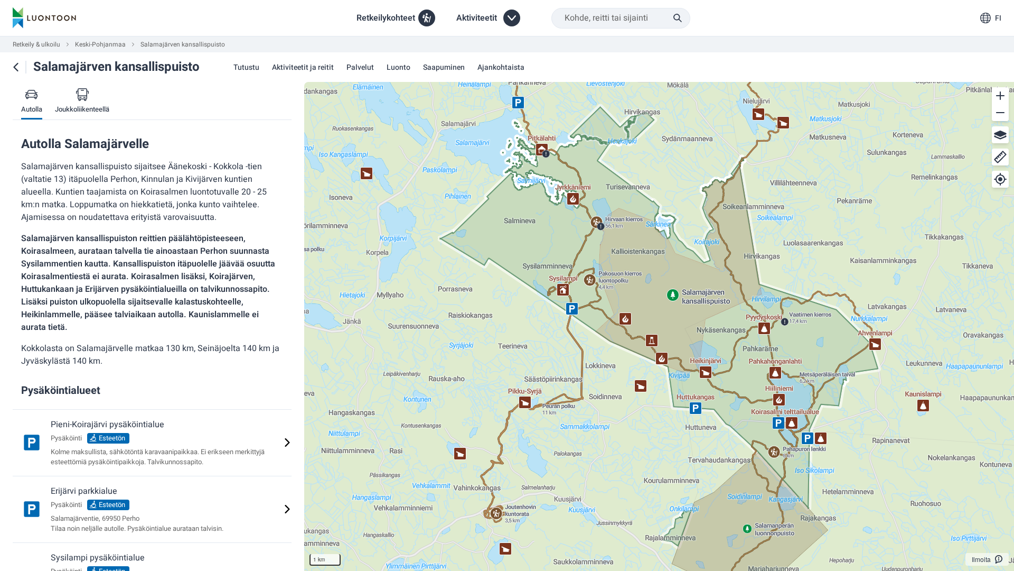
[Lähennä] (1000, 95)
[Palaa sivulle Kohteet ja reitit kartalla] (15, 67)
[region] (659, 326)
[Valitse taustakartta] (1000, 134)
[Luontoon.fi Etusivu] (44, 18)
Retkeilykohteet (385, 18)
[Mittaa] (1000, 157)
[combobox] (620, 18)
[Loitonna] (1000, 112)
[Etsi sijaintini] (1000, 179)
